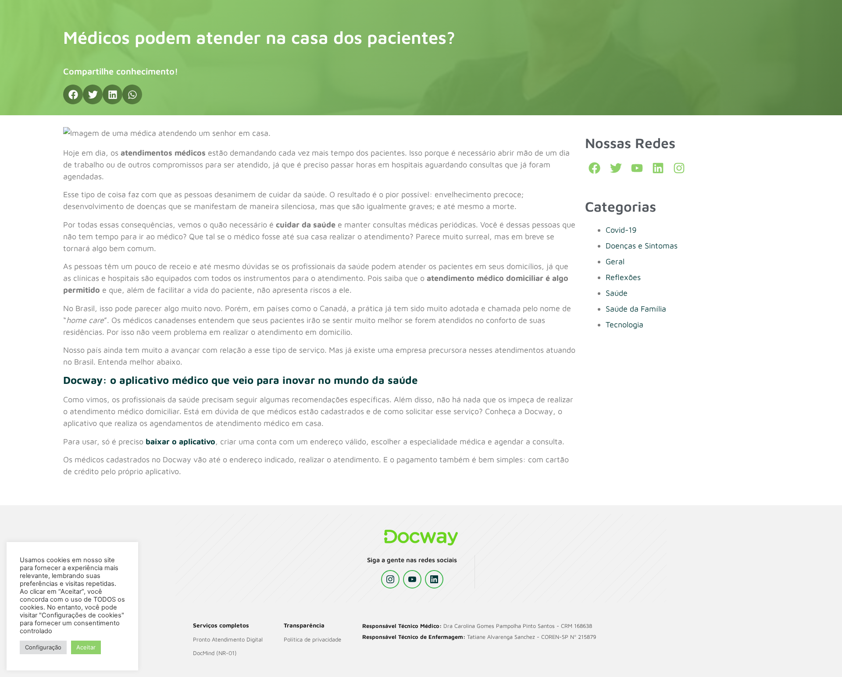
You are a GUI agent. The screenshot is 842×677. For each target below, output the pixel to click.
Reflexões (623, 277)
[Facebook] (594, 168)
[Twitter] (616, 168)
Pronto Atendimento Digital (228, 639)
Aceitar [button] (86, 647)
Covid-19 (621, 229)
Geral (615, 261)
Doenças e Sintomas (642, 245)
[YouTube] (412, 579)
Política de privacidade (312, 639)
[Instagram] (390, 579)
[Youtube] (637, 168)
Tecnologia (624, 324)
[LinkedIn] (434, 579)
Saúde (617, 293)
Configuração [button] (43, 647)
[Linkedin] (658, 168)
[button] (73, 94)
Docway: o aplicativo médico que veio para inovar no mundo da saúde (240, 380)
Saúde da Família (636, 308)
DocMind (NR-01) (215, 652)
